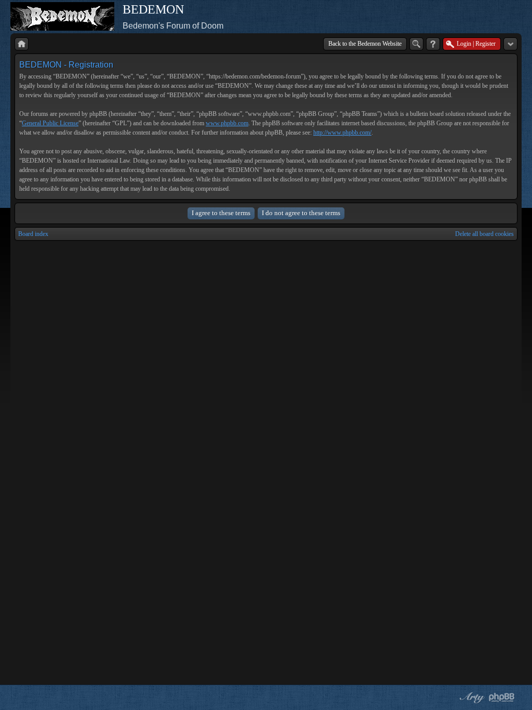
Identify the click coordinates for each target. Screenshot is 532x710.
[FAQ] (433, 43)
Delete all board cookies (484, 234)
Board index (33, 234)
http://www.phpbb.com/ (342, 132)
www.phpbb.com (227, 123)
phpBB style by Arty (470, 697)
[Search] (416, 43)
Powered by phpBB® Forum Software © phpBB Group (501, 697)
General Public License (50, 123)
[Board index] (22, 43)
